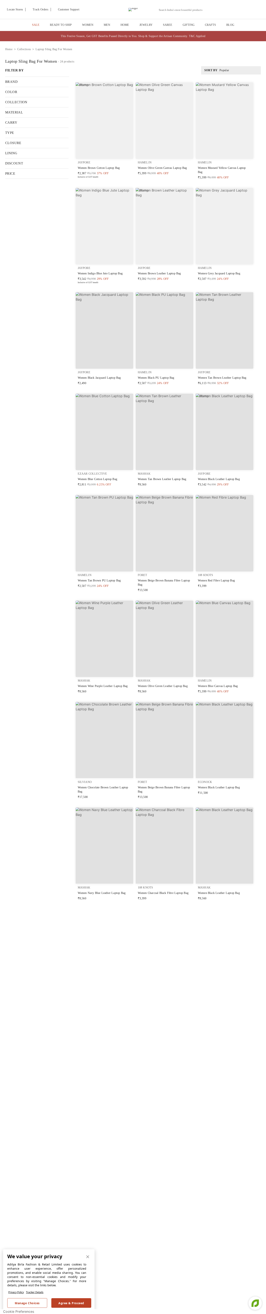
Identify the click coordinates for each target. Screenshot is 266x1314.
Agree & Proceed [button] (71, 1303)
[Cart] (238, 9)
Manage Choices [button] (27, 1303)
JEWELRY (146, 24)
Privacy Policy (16, 1292)
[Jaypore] (133, 9)
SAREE (167, 24)
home (8, 49)
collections (24, 49)
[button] (217, 9)
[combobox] (182, 10)
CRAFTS (210, 24)
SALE (35, 24)
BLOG (230, 24)
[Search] (208, 10)
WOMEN (87, 24)
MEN (107, 24)
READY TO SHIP (61, 24)
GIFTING (189, 24)
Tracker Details (34, 1292)
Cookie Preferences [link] (18, 1311)
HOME (125, 24)
